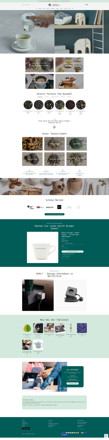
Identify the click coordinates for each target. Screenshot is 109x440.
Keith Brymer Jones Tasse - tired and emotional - (70, 234)
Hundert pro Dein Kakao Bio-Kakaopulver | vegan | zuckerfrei (27, 352)
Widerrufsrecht (50, 426)
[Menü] (107, 434)
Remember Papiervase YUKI (27, 334)
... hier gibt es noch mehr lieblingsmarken (54, 214)
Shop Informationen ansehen (66, 256)
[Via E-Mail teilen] (68, 258)
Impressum (50, 422)
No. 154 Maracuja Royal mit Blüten (81, 111)
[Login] (84, 4)
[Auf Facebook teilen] (64, 258)
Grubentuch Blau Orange (82, 334)
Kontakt (23, 426)
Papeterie (57, 8)
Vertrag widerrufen (26, 428)
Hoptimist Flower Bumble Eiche (49, 334)
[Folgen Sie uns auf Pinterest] (83, 429)
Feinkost (48, 8)
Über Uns (23, 425)
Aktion (69, 8)
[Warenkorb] (86, 4)
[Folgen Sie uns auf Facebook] (78, 429)
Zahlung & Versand (25, 423)
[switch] (106, 436)
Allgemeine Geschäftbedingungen (53, 423)
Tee (36, 8)
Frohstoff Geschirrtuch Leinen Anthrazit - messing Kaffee (60, 335)
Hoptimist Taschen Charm (38, 334)
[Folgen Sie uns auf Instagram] (81, 429)
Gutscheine (65, 8)
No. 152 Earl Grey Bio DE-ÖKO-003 (59, 111)
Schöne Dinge (52, 8)
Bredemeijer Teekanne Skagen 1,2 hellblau (38, 352)
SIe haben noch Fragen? (72, 383)
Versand (67, 240)
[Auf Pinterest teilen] (65, 258)
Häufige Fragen (24, 422)
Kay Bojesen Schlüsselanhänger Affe (71, 335)
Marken (61, 8)
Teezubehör (40, 8)
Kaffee (44, 8)
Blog (72, 8)
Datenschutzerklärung (51, 425)
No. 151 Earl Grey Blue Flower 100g (70, 111)
